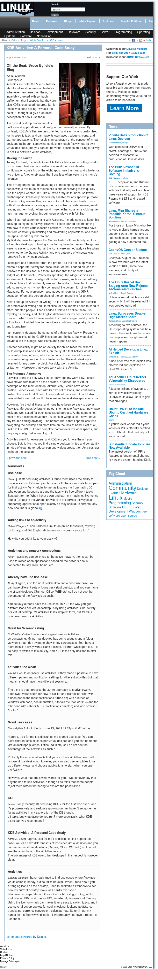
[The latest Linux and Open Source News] (140, 40)
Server (105, 32)
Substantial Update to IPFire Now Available (129, 446)
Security (90, 32)
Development (54, 32)
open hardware (115, 142)
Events (113, 493)
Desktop (112, 321)
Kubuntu (117, 178)
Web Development (125, 509)
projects (125, 178)
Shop (152, 21)
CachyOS (122, 253)
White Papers (87, 21)
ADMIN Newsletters (137, 57)
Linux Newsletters (137, 49)
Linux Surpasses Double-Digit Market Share (127, 315)
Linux (118, 321)
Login (148, 40)
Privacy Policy (7, 958)
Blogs (68, 21)
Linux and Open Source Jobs (128, 53)
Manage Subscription (10, 961)
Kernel (124, 221)
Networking (44, 36)
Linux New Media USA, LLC (140, 966)
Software (26, 36)
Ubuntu (111, 419)
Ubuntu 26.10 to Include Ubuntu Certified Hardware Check (128, 412)
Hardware (74, 32)
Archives (108, 21)
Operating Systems (129, 321)
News (35, 21)
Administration (114, 221)
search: (55, 4)
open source (129, 515)
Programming (123, 32)
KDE (110, 178)
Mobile (127, 498)
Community (122, 487)
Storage (125, 142)
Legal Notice (6, 955)
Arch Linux (113, 253)
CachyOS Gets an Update (128, 249)
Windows (135, 511)
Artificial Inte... (114, 293)
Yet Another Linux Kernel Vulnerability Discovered (127, 379)
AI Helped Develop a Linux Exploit (128, 351)
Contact (4, 952)
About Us (4, 945)
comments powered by (26, 937)
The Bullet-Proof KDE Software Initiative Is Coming (124, 170)
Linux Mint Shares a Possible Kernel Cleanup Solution (127, 214)
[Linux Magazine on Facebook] (133, 40)
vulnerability (133, 356)
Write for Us (6, 949)
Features (51, 21)
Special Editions (131, 21)
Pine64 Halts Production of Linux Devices (128, 137)
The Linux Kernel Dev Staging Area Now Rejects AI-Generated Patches (128, 285)
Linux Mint (132, 221)
